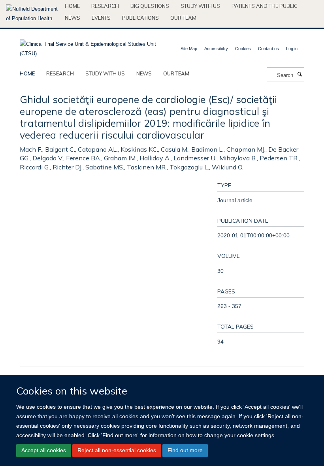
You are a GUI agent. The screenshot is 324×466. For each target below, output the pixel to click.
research (60, 73)
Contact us (268, 48)
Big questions (149, 6)
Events (101, 18)
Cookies (243, 48)
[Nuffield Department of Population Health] (32, 13)
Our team (183, 18)
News (72, 18)
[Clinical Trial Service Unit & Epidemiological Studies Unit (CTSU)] (88, 46)
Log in (292, 48)
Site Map (189, 48)
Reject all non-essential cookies (116, 450)
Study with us (200, 6)
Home (72, 6)
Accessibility (216, 48)
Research (105, 6)
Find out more (185, 450)
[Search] (299, 74)
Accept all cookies (43, 450)
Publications (140, 18)
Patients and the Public (265, 6)
